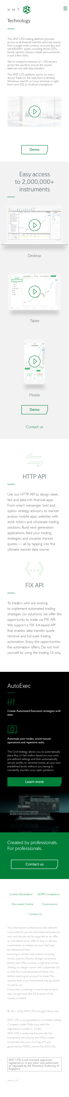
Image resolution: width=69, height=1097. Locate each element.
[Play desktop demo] (34, 225)
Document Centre (22, 904)
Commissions (49, 904)
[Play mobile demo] (35, 361)
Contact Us (35, 914)
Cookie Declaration (21, 894)
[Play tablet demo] (34, 291)
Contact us (34, 427)
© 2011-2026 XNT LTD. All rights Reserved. (33, 1011)
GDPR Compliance (48, 894)
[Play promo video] (34, 111)
